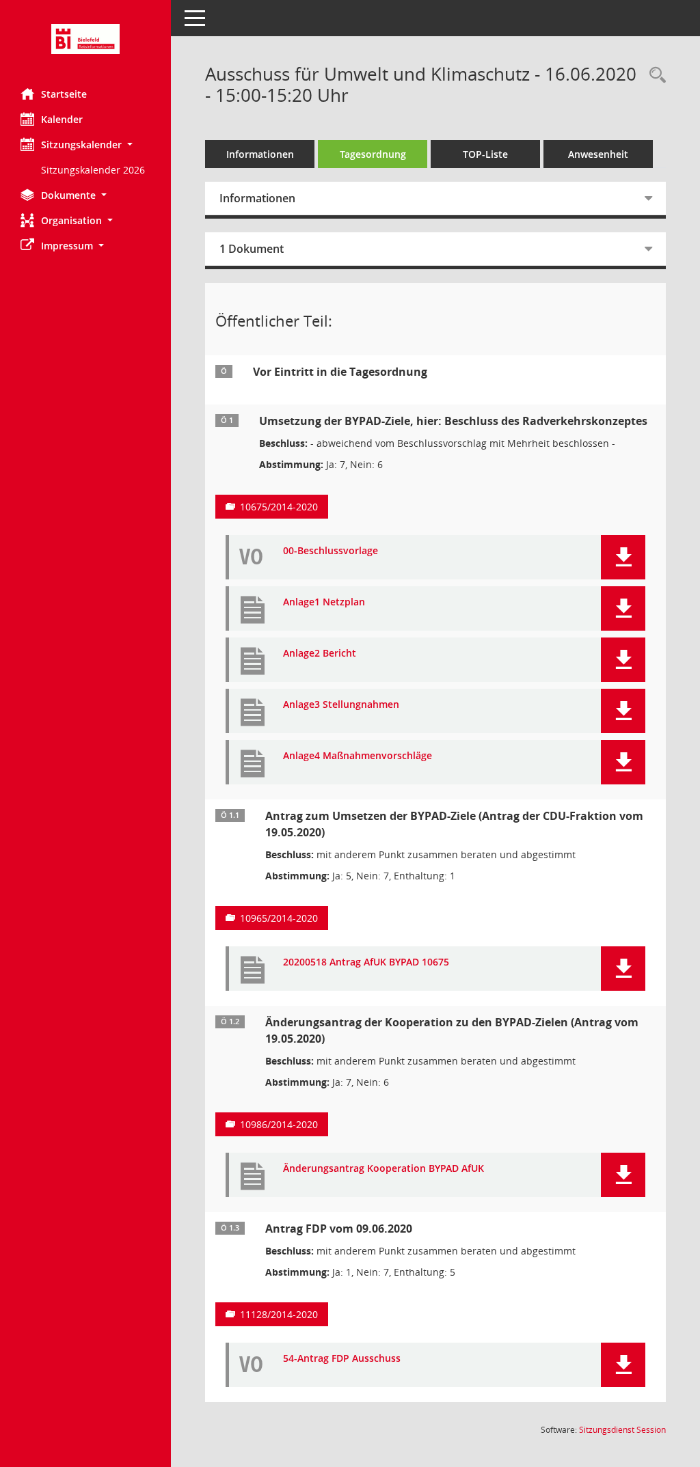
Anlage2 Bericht (319, 653)
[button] (85, 144)
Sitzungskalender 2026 (93, 169)
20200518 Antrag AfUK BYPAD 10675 (366, 962)
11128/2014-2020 (279, 1314)
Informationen (260, 154)
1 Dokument (251, 248)
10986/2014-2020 (279, 1124)
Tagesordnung (373, 154)
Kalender (62, 119)
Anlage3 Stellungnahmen (341, 705)
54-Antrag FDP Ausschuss (342, 1359)
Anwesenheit (598, 154)
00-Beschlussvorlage (330, 551)
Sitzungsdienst (622, 1430)
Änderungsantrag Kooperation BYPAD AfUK (383, 1169)
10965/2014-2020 (279, 917)
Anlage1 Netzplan (324, 602)
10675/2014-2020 (279, 506)
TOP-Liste (485, 154)
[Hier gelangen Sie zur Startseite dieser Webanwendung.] (85, 39)
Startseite (64, 93)
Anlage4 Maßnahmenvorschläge (357, 756)
